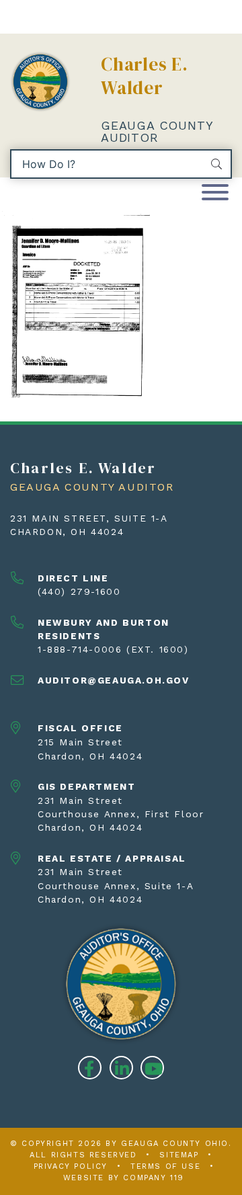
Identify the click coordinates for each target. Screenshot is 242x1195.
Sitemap (178, 1155)
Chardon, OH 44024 (67, 531)
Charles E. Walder (144, 76)
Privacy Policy (71, 1166)
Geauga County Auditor (156, 131)
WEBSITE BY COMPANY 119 (123, 1177)
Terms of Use (165, 1166)
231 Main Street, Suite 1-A (89, 518)
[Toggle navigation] (215, 193)
